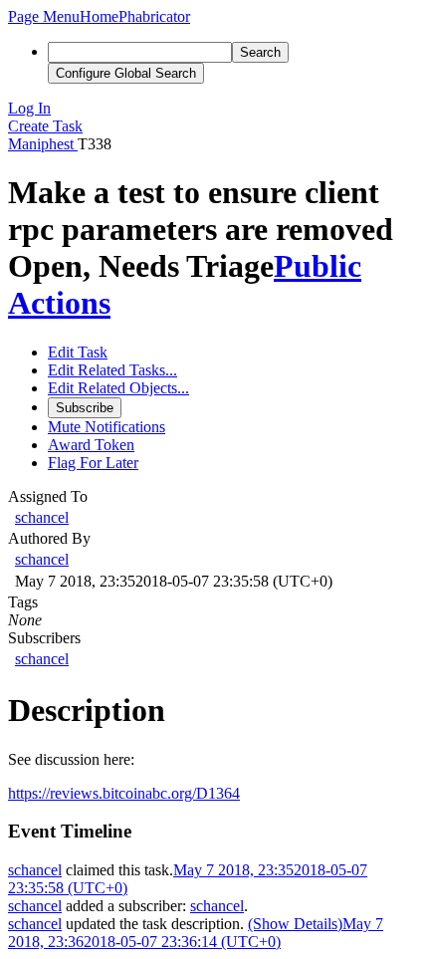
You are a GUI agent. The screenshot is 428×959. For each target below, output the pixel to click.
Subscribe (84, 407)
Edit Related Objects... (118, 387)
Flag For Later (93, 462)
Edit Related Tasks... (112, 369)
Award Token (91, 444)
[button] (44, 16)
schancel (42, 517)
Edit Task (77, 352)
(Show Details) (295, 923)
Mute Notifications (106, 426)
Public (317, 266)
